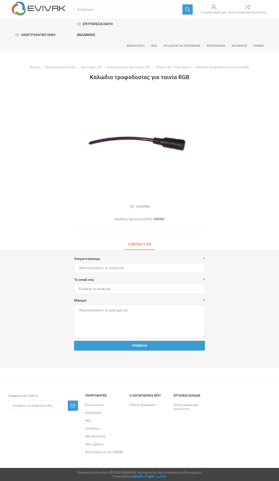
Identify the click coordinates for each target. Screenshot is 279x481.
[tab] (139, 244)
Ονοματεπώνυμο (87, 259)
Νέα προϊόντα (95, 436)
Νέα (88, 421)
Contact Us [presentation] (139, 244)
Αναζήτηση (93, 413)
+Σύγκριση (143, 206)
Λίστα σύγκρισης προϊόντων (247, 12)
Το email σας (84, 280)
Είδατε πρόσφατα (142, 405)
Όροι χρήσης (94, 444)
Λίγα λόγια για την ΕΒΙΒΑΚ (104, 452)
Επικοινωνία (94, 405)
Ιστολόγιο (92, 428)
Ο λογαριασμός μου (213, 12)
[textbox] (127, 9)
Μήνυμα (80, 300)
